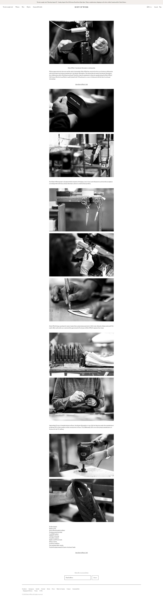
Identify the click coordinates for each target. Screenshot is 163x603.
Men (23, 7)
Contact (69, 589)
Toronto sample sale (8, 7)
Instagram (31, 589)
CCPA (40, 591)
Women (17, 7)
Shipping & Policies (27, 591)
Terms (36, 591)
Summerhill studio (37, 7)
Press (53, 589)
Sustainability (76, 589)
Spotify (37, 589)
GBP (148, 7)
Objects (28, 7)
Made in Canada (61, 589)
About (48, 589)
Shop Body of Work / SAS (81, 84)
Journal (43, 589)
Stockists (24, 589)
